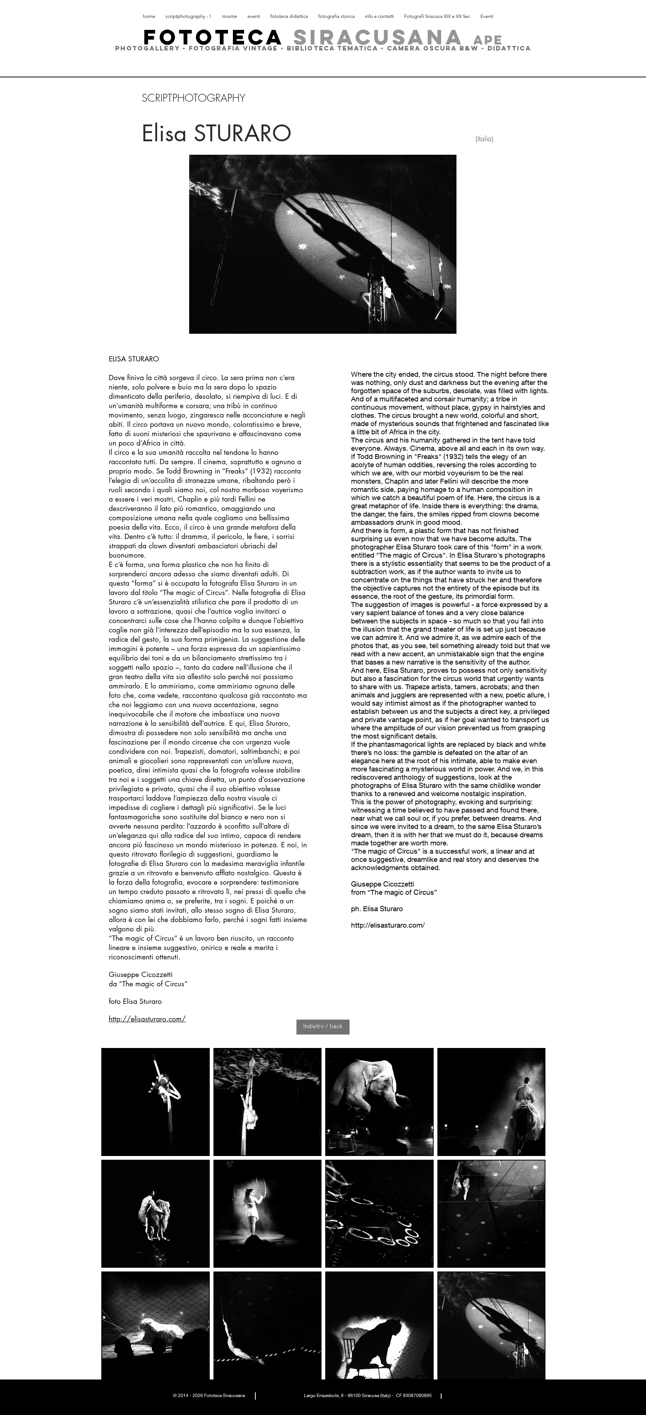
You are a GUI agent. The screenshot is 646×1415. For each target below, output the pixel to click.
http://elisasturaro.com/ (147, 1019)
